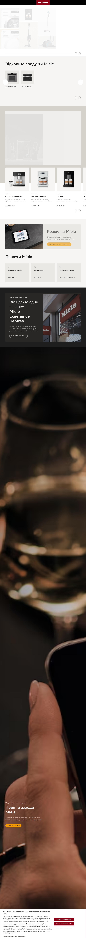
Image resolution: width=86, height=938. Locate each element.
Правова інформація (8, 936)
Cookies (23, 936)
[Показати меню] (4, 3)
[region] (43, 30)
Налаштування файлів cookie (64, 928)
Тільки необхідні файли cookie (64, 923)
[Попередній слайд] (76, 53)
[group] (17, 187)
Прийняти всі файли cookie (64, 919)
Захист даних (17, 936)
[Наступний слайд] (79, 53)
